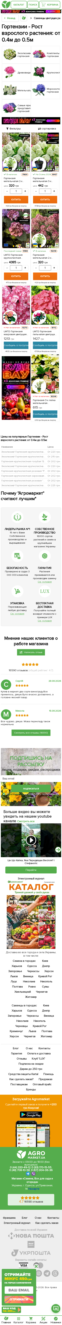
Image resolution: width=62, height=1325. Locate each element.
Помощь (48, 1074)
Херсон (49, 971)
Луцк (14, 981)
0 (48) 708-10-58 (19, 1170)
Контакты (44, 1048)
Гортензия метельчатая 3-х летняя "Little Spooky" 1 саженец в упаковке (44, 180)
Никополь (46, 981)
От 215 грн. (54, 456)
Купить (16, 199)
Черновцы (21, 1026)
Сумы (45, 986)
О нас (29, 1048)
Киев (45, 961)
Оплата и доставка (39, 1053)
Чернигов (42, 991)
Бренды (31, 1089)
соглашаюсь (16, 794)
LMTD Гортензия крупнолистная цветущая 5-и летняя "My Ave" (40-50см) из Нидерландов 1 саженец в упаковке (15, 256)
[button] (10, 169)
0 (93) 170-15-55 (41, 1167)
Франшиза (9, 1218)
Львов (14, 976)
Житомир (31, 997)
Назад (11, 18)
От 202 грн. (54, 461)
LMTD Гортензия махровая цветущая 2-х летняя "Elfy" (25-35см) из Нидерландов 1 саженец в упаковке (15, 333)
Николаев (29, 981)
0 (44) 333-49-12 (20, 1167)
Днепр (46, 966)
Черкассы (33, 971)
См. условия (45, 581)
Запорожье (15, 971)
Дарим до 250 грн (31, 1069)
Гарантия (16, 1053)
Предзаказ (45, 1079)
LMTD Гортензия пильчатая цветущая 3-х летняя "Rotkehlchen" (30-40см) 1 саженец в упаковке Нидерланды (44, 333)
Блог (16, 1048)
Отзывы (22, 1058)
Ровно (32, 986)
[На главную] (6, 5)
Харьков (17, 966)
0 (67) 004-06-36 (42, 1170)
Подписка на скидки (31, 1064)
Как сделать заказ (46, 1223)
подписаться (31, 788)
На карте (34, 1189)
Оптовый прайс (42, 1084)
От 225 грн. (54, 485)
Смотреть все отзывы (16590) (31, 732)
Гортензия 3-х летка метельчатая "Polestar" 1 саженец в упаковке (44, 402)
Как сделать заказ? (22, 1079)
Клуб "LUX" (38, 1058)
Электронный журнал (17, 1223)
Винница (28, 976)
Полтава (17, 986)
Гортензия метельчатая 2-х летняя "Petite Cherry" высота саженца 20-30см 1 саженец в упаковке (44, 256)
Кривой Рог (45, 976)
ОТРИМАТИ (19, 1299)
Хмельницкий (22, 991)
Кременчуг (16, 1031)
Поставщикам (19, 1084)
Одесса (32, 966)
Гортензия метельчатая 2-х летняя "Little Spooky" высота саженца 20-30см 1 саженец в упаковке (15, 180)
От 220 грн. (54, 451)
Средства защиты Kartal (23, 1074)
